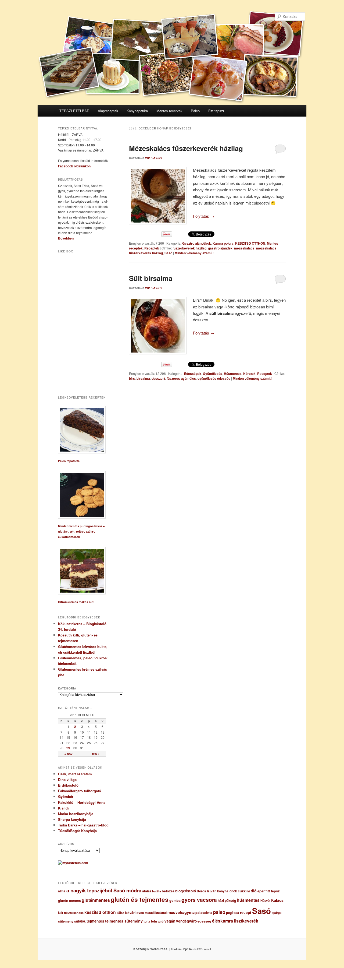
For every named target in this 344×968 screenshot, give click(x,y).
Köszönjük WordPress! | (158, 948)
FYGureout (204, 949)
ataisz (146, 891)
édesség (204, 921)
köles (120, 913)
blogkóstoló (185, 890)
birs (132, 378)
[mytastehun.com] (73, 862)
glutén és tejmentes (140, 899)
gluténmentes (96, 900)
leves (139, 912)
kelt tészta (65, 912)
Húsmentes (233, 373)
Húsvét (265, 900)
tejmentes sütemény (124, 921)
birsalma (143, 378)
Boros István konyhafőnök (217, 891)
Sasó (168, 253)
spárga (276, 912)
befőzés (168, 891)
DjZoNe (188, 949)
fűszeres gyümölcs (181, 378)
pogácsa (232, 912)
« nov (68, 753)
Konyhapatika (137, 110)
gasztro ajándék (220, 248)
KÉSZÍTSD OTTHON (250, 243)
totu (154, 921)
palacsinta (203, 912)
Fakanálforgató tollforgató (79, 790)
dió (254, 890)
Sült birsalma (150, 278)
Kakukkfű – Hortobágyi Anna (81, 802)
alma (62, 891)
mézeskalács (244, 248)
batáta (156, 891)
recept (245, 912)
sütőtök (80, 921)
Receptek (151, 248)
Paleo (195, 110)
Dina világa (67, 779)
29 (68, 747)
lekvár (130, 912)
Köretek (249, 373)
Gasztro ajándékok (196, 243)
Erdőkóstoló (68, 785)
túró (161, 921)
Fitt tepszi (216, 110)
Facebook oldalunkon (74, 166)
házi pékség (227, 900)
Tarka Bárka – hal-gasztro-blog (83, 825)
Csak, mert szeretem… (76, 773)
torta (147, 921)
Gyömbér (65, 796)
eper (261, 890)
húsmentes (248, 900)
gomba (175, 900)
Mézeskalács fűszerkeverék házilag (186, 148)
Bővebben (66, 238)
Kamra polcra (223, 243)
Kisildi (63, 808)
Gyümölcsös (212, 373)
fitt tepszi (273, 891)
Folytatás (203, 216)
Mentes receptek (169, 110)
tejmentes (95, 921)
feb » (95, 753)
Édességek (192, 373)
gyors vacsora (199, 899)
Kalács (277, 900)
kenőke (78, 913)
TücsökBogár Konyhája (77, 830)
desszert (158, 378)
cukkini (244, 891)
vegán (169, 921)
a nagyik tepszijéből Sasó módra (103, 890)
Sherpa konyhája (72, 819)
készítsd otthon (100, 912)
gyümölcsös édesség (214, 378)
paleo (219, 912)
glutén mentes (69, 900)
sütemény (65, 921)
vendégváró (186, 921)
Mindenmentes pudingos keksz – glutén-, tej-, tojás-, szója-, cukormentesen (81, 531)
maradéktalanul (156, 912)
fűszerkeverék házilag (189, 248)
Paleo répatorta (69, 461)
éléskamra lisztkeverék (235, 921)
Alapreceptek (108, 110)
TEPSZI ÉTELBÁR (74, 110)
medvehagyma (181, 912)
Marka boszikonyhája (75, 813)
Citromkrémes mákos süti (76, 602)
